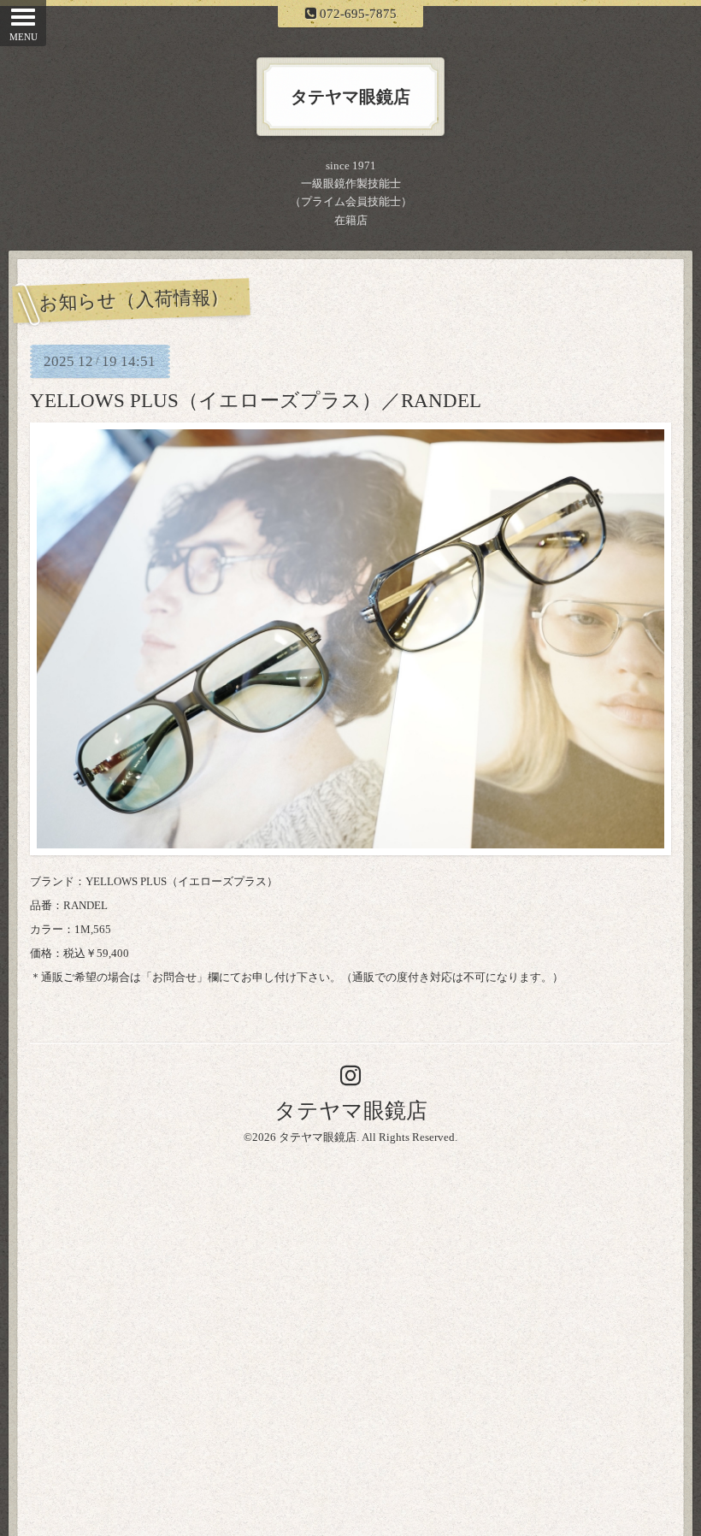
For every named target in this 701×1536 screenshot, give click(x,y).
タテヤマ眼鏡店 (350, 1110)
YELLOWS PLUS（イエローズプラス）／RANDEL (255, 400)
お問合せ (174, 977)
